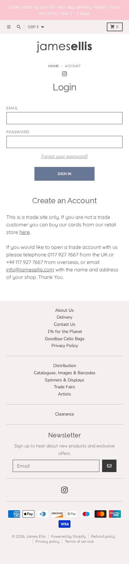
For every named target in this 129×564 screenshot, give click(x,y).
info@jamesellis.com (30, 269)
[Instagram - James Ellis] (64, 74)
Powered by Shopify (68, 536)
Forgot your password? (64, 156)
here (24, 232)
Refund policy (103, 536)
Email (12, 108)
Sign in (64, 173)
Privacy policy (47, 541)
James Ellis (36, 536)
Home (53, 66)
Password (17, 131)
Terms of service (79, 541)
